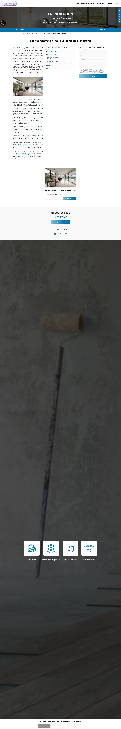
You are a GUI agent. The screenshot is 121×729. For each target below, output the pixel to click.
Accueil (77, 3)
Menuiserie (100, 3)
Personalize (70, 726)
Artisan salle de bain (52, 54)
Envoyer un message (60, 222)
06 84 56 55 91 (20, 30)
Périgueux (49, 68)
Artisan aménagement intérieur (54, 51)
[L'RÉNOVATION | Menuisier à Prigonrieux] (9, 3)
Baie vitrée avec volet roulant (54, 55)
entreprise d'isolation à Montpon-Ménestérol (28, 100)
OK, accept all (44, 726)
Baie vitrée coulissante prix (53, 58)
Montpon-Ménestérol (36, 33)
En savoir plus (69, 198)
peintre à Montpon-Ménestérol (25, 108)
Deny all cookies (58, 726)
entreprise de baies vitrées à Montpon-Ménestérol (29, 153)
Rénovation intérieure (87, 3)
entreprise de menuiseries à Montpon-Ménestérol (28, 143)
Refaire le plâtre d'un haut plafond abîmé (60, 190)
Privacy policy (80, 726)
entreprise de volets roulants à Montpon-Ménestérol (28, 136)
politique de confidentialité (98, 72)
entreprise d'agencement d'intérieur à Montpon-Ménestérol (28, 127)
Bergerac (49, 65)
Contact (116, 3)
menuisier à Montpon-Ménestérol (27, 47)
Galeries (108, 3)
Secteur (28, 33)
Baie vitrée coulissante (52, 57)
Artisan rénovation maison (53, 53)
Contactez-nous (60, 30)
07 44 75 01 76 (101, 30)
